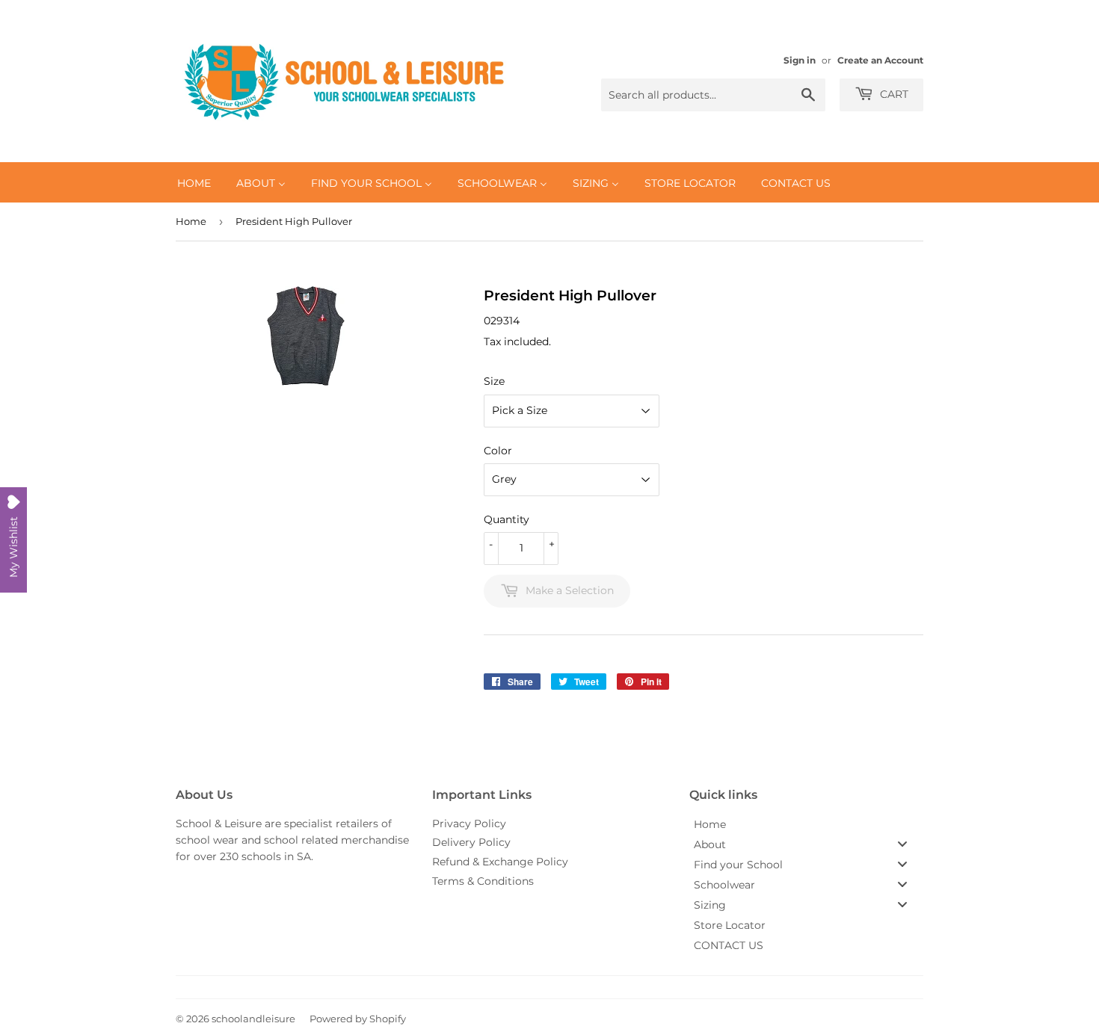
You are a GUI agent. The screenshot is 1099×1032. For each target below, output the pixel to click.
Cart (892, 94)
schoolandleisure (253, 1019)
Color (498, 450)
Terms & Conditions (483, 881)
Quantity (506, 519)
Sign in (800, 60)
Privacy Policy (469, 823)
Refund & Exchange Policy (500, 861)
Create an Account (880, 60)
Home (191, 221)
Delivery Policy (471, 842)
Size (494, 381)
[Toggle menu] (902, 844)
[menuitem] (194, 182)
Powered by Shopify (358, 1019)
